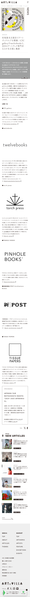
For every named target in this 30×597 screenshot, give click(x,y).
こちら (19, 419)
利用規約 (4, 575)
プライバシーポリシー (7, 566)
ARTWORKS (20, 540)
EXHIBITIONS (21, 550)
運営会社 (4, 569)
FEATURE (19, 547)
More (3, 517)
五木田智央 (6, 231)
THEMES (5, 547)
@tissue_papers (9, 382)
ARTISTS (19, 543)
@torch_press (8, 236)
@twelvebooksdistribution (12, 181)
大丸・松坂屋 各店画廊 (8, 558)
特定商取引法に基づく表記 (9, 572)
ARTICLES (5, 543)
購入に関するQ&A (7, 561)
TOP (3, 536)
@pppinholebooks (9, 281)
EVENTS (19, 553)
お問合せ (4, 564)
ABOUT (4, 540)
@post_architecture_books (13, 328)
